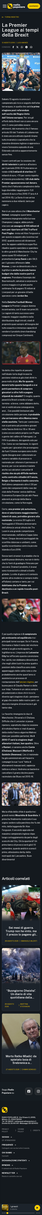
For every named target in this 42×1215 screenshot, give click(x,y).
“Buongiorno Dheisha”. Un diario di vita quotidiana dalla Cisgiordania (21, 994)
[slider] (7, 1213)
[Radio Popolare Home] (16, 6)
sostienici (33, 6)
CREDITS (36, 1130)
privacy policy (5, 1130)
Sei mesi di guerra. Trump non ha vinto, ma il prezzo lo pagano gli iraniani (21, 931)
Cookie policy (21, 1130)
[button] (4, 6)
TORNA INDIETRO (12, 17)
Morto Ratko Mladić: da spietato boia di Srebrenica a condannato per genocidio (21, 1060)
